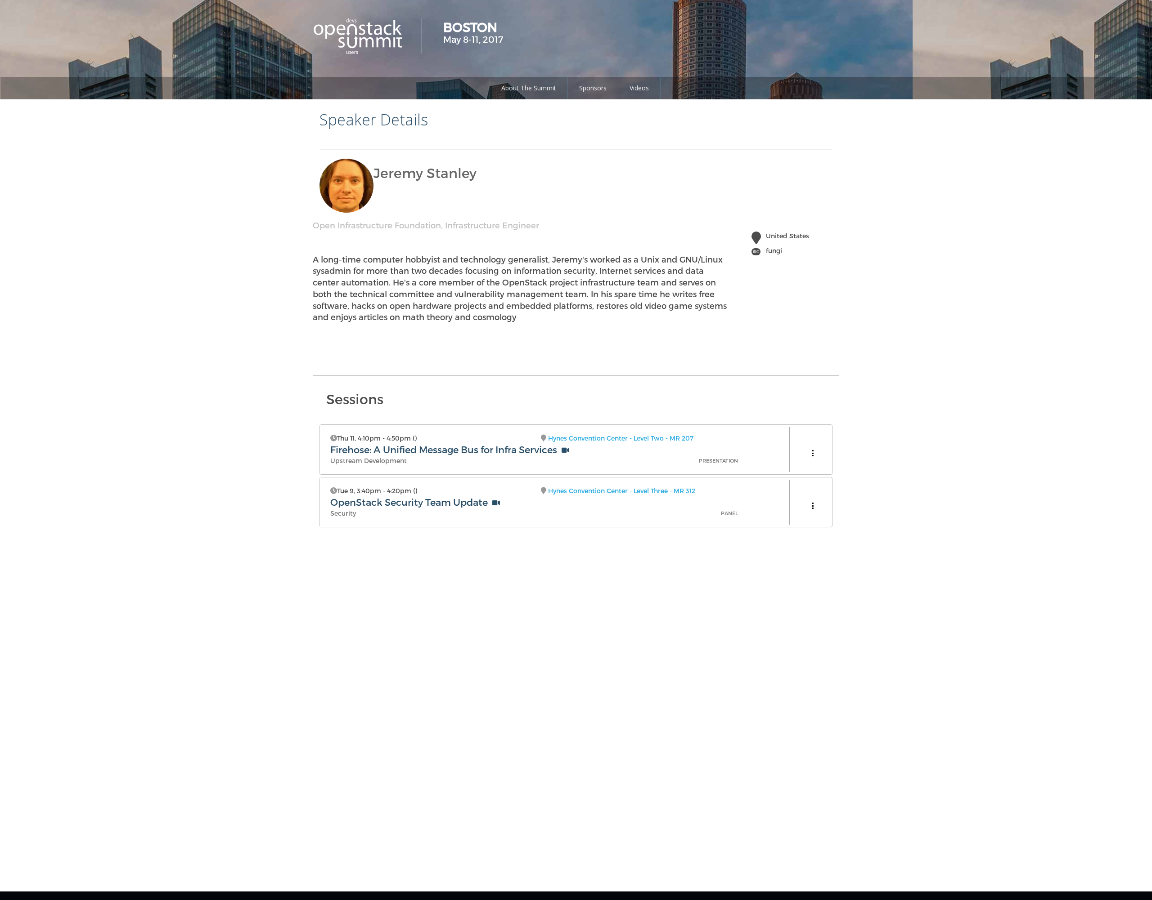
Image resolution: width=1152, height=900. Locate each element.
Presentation (718, 460)
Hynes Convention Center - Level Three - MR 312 (621, 491)
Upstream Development (368, 460)
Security (343, 513)
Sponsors (593, 88)
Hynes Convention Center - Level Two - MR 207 (620, 438)
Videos (639, 88)
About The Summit (528, 88)
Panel (729, 513)
